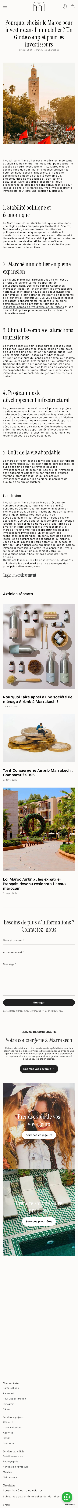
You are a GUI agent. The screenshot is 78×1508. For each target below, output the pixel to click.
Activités (8, 1432)
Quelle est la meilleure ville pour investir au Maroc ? (37, 559)
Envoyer (38, 1002)
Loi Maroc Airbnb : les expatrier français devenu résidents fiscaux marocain (35, 884)
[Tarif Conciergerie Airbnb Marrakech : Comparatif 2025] (39, 738)
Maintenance (10, 1477)
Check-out (9, 1443)
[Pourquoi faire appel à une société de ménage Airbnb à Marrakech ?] (39, 646)
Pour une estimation (14, 1398)
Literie (6, 1438)
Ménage (7, 1472)
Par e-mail (9, 1393)
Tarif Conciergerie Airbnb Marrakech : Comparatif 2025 (38, 772)
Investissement (24, 575)
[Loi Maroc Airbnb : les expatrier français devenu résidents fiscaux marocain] (39, 829)
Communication (12, 1427)
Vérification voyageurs (15, 1466)
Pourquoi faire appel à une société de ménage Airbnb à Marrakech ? (38, 699)
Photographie (10, 1461)
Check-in (8, 1422)
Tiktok (6, 1409)
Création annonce (13, 1456)
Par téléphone (11, 1388)
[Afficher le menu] (5, 6)
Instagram (8, 1404)
